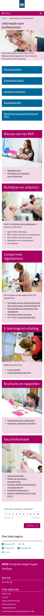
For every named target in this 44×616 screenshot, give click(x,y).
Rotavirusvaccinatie (14, 80)
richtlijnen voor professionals (23, 224)
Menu (8, 13)
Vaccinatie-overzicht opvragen (19, 314)
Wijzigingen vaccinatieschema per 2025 (21, 115)
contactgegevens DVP (26, 317)
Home (4, 18)
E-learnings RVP (13, 370)
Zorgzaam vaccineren (14, 91)
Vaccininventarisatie (15, 476)
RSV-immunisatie (13, 69)
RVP (9, 232)
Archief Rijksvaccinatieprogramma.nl (22, 611)
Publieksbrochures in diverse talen (21, 420)
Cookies (5, 597)
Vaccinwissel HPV (12, 102)
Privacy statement (9, 604)
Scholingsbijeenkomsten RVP (19, 373)
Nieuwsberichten (14, 170)
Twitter (13, 582)
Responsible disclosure (11, 601)
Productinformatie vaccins (17, 490)
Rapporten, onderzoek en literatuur (21, 423)
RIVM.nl (11, 593)
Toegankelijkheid (9, 608)
